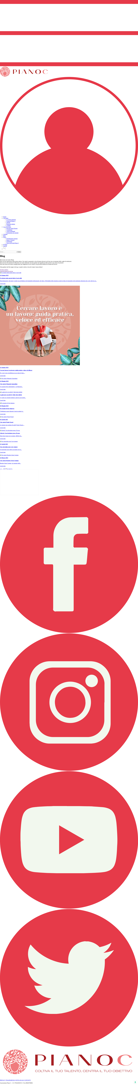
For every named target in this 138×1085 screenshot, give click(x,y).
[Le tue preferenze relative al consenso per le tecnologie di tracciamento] (135, 1082)
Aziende (5, 234)
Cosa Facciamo (7, 227)
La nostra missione (11, 219)
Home (4, 216)
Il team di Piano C (10, 221)
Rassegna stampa (10, 224)
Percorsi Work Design (11, 228)
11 (7, 468)
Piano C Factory (10, 240)
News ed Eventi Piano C (12, 243)
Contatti (8, 225)
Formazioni (9, 241)
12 (9, 468)
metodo (8, 222)
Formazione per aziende (12, 233)
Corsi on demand (10, 231)
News (4, 237)
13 (11, 468)
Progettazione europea (12, 238)
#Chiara (5, 244)
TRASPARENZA (10, 1080)
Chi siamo (5, 218)
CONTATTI (27, 1080)
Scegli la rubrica (4, 269)
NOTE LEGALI (19, 1080)
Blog (4, 235)
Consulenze (9, 230)
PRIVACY (3, 1080)
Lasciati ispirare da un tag (6, 271)
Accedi (5, 246)
